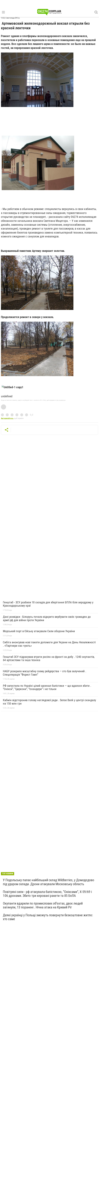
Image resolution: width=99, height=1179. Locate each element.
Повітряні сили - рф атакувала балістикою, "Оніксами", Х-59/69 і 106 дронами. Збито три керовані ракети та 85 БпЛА (47, 894)
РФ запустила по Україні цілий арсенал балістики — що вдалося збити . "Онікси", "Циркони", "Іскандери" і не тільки (47, 687)
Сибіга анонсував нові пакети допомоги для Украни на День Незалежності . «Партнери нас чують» (49, 644)
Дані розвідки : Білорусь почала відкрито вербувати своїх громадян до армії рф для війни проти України (47, 618)
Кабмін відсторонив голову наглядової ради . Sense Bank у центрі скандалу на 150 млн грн (49, 701)
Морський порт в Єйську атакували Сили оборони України (39, 631)
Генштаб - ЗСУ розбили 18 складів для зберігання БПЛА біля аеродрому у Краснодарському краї (48, 604)
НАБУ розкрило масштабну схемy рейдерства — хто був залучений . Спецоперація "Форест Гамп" (44, 673)
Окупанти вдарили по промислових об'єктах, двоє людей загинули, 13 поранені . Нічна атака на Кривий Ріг (43, 905)
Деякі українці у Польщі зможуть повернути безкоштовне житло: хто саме (48, 917)
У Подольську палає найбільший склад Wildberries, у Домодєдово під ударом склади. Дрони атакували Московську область (48, 882)
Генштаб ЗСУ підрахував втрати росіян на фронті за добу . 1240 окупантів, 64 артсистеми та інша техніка (49, 658)
